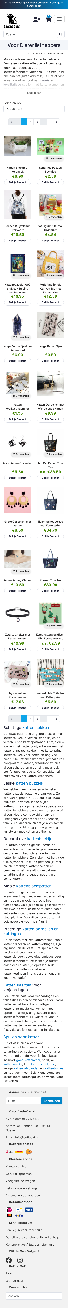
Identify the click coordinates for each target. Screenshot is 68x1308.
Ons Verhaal (14, 1281)
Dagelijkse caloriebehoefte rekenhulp (32, 1237)
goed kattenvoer (28, 1060)
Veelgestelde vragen (20, 1181)
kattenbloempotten (34, 886)
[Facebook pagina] (9, 1260)
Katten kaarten (17, 985)
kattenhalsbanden (26, 1068)
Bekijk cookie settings (21, 1188)
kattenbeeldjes (40, 838)
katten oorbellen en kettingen (31, 931)
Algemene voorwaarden (23, 1195)
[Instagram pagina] (20, 1260)
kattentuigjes (54, 1068)
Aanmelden (51, 1101)
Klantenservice (16, 1166)
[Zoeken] (61, 34)
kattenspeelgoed (43, 1064)
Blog (9, 1273)
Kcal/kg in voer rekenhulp (24, 1230)
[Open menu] (59, 19)
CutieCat (33, 53)
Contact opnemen (19, 1174)
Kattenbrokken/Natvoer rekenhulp (30, 1244)
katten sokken (35, 727)
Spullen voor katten (21, 1036)
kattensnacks (12, 1064)
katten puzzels (29, 783)
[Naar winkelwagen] (47, 19)
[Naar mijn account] (35, 19)
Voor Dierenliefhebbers (52, 53)
